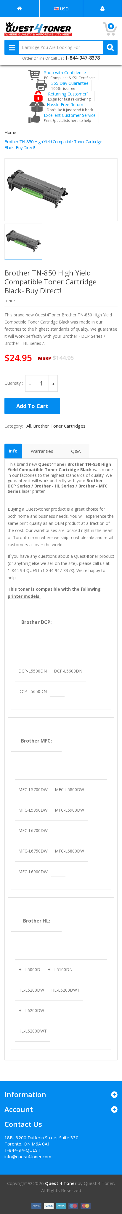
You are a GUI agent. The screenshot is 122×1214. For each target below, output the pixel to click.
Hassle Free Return (70, 107)
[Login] (102, 8)
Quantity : (13, 383)
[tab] (13, 451)
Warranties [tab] (42, 451)
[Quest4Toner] (19, 8)
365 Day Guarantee (70, 85)
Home (10, 132)
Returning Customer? (70, 96)
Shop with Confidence (70, 75)
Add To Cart (32, 406)
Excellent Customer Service (70, 117)
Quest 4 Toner (61, 1183)
